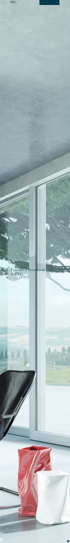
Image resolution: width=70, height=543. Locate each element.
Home (12, 267)
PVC (14, 267)
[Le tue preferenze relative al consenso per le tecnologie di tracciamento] (1, 541)
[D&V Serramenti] (13, 2)
